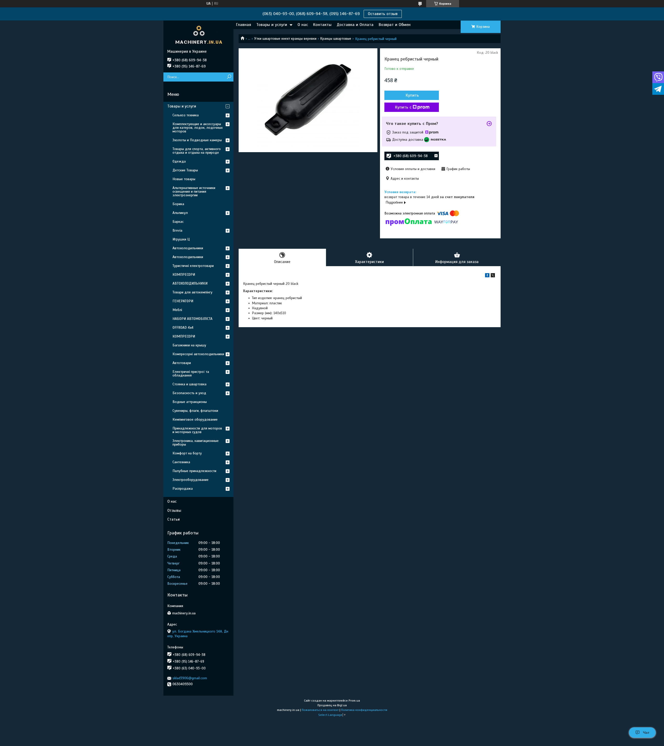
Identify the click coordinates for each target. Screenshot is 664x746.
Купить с (403, 107)
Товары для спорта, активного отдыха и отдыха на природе (196, 151)
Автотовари (181, 363)
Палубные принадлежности (194, 471)
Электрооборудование (190, 480)
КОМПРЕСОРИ (183, 274)
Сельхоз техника (185, 115)
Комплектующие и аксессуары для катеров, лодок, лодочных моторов (197, 127)
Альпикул (180, 213)
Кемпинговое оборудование (195, 419)
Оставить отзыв (383, 13)
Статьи (173, 519)
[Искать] (228, 77)
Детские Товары (185, 170)
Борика (178, 204)
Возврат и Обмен (395, 24)
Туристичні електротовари (193, 266)
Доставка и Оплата (355, 24)
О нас (303, 24)
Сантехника (181, 462)
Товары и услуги (271, 24)
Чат (646, 732)
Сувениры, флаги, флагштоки (195, 410)
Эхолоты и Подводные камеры (197, 140)
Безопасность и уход (189, 393)
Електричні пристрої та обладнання (190, 373)
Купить (412, 95)
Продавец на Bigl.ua (332, 705)
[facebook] (487, 276)
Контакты (322, 24)
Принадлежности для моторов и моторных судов (197, 430)
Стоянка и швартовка (189, 384)
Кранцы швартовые (335, 38)
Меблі (177, 310)
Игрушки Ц (181, 239)
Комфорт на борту (187, 453)
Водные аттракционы (189, 402)
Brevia (177, 230)
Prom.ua (354, 700)
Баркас (178, 221)
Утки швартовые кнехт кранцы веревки (285, 38)
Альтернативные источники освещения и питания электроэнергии (193, 191)
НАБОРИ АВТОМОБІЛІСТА (192, 319)
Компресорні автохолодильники (198, 354)
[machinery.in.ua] (198, 34)
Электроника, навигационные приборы (195, 443)
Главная (243, 24)
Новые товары (183, 179)
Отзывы (174, 510)
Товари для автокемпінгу (192, 292)
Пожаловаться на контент (320, 710)
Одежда (179, 161)
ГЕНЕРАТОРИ (182, 301)
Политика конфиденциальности (364, 710)
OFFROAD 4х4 (182, 327)
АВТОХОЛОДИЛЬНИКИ (190, 283)
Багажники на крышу (189, 345)
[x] (493, 276)
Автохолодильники (187, 248)
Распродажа (182, 488)
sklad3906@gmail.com (189, 678)
